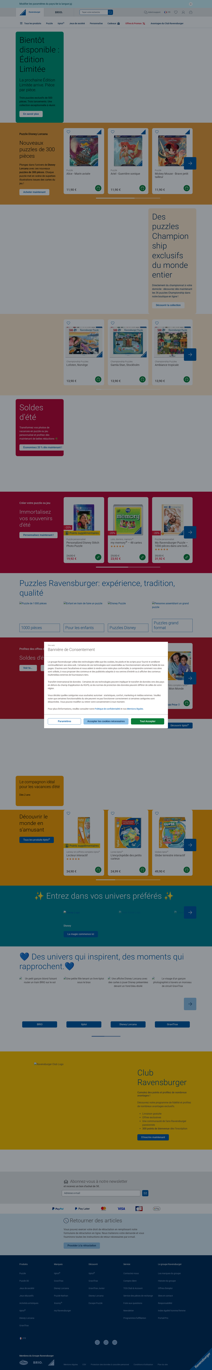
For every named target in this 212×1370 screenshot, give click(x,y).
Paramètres (64, 721)
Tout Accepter (148, 721)
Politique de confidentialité (107, 709)
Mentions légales (135, 709)
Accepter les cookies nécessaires (106, 721)
